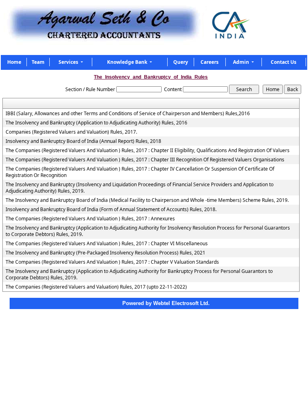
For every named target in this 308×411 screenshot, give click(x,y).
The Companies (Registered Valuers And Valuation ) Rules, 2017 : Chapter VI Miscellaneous (107, 243)
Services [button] (69, 62)
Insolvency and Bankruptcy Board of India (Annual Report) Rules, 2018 (83, 141)
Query (180, 62)
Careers (210, 62)
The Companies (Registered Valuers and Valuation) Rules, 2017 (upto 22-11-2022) (96, 287)
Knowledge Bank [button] (127, 62)
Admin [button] (241, 62)
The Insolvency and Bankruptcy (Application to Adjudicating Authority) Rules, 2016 (96, 123)
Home (14, 62)
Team (38, 62)
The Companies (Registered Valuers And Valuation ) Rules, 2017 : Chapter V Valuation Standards (112, 262)
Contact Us (283, 62)
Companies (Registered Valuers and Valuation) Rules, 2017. (71, 132)
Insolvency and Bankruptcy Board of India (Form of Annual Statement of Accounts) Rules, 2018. (111, 209)
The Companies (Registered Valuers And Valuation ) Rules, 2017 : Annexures (90, 219)
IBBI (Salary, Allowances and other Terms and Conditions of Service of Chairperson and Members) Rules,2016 (128, 113)
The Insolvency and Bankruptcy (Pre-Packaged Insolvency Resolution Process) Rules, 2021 (105, 253)
